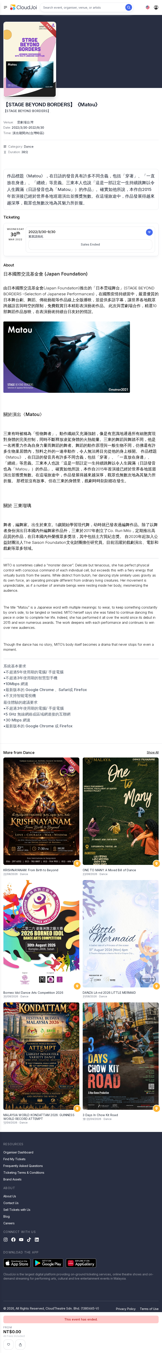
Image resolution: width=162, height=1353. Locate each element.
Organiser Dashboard (18, 1152)
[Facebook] (13, 1239)
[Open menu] (5, 7)
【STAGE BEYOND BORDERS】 (27, 111)
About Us (9, 1196)
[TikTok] (29, 1239)
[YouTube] (21, 1239)
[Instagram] (5, 1239)
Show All (153, 752)
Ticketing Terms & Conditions (23, 1172)
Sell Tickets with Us (16, 1209)
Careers (9, 1223)
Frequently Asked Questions (23, 1166)
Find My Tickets (14, 1159)
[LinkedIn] (37, 1239)
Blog (6, 1216)
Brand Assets (12, 1179)
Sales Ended (90, 244)
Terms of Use (149, 1309)
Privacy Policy (126, 1309)
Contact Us (11, 1203)
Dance (29, 146)
